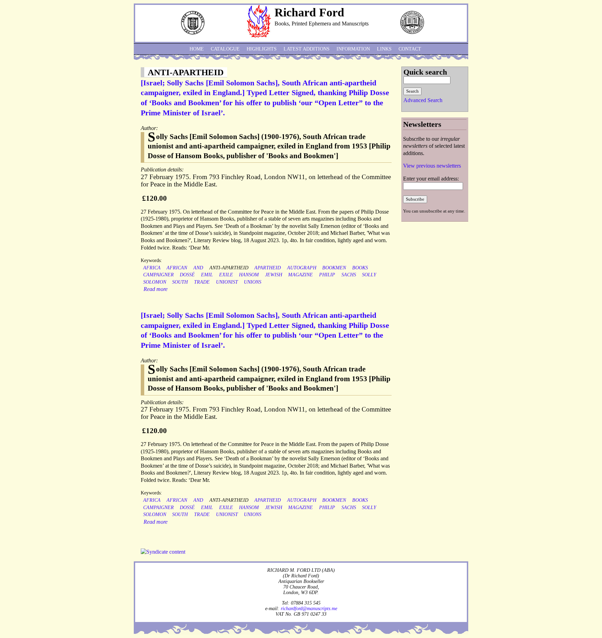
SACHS (348, 274)
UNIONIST (227, 282)
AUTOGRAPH (301, 267)
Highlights (262, 49)
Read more (156, 289)
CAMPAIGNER (158, 274)
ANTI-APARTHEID (228, 267)
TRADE (202, 282)
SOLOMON (154, 282)
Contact (410, 49)
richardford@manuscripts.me (309, 608)
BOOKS (360, 267)
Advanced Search (422, 100)
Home (197, 49)
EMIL (207, 274)
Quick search (425, 72)
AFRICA (152, 267)
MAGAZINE (300, 274)
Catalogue (225, 49)
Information (353, 49)
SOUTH (180, 282)
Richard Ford (309, 12)
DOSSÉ (187, 274)
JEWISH (273, 274)
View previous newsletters (432, 166)
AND (198, 267)
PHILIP (327, 274)
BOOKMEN (334, 267)
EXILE (226, 274)
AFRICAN (177, 267)
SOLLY (369, 274)
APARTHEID (267, 267)
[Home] (259, 36)
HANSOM (249, 274)
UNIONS (252, 282)
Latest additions (307, 49)
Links (384, 49)
